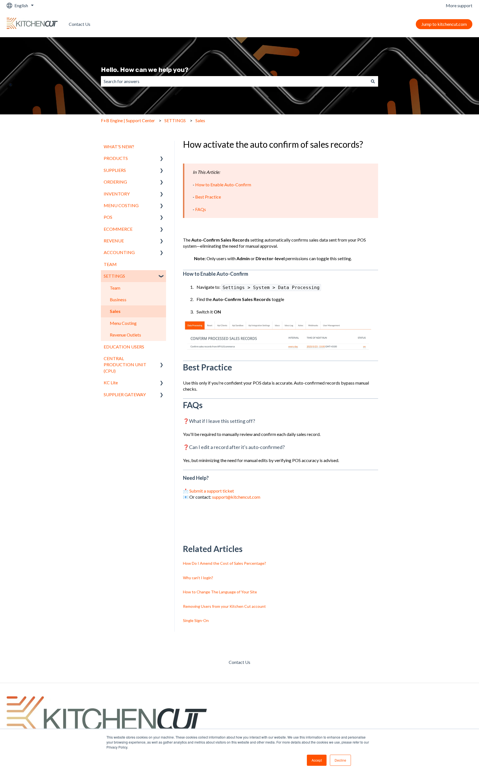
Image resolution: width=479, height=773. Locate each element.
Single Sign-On (196, 620)
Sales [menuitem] (115, 311)
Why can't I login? (198, 577)
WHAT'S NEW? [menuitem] (119, 146)
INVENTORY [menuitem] (117, 193)
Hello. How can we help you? (144, 70)
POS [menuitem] (108, 217)
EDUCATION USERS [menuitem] (124, 346)
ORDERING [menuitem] (115, 181)
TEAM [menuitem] (110, 264)
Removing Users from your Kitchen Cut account (224, 606)
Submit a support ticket (211, 490)
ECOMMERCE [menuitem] (118, 229)
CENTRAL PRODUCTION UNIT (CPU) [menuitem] (125, 364)
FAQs (200, 209)
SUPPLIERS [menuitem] (115, 170)
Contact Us (79, 24)
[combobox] (234, 81)
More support (459, 5)
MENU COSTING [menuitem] (121, 205)
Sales (200, 120)
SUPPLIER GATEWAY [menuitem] (125, 394)
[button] (161, 158)
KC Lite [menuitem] (111, 382)
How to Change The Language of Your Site (220, 591)
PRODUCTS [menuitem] (116, 158)
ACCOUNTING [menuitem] (119, 252)
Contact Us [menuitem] (239, 662)
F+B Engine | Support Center (128, 120)
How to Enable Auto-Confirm (223, 184)
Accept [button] (317, 760)
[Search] (373, 81)
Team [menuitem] (115, 287)
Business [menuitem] (118, 299)
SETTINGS (175, 120)
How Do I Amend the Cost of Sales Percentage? (224, 563)
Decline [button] (340, 760)
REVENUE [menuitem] (114, 240)
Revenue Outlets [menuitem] (125, 334)
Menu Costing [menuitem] (123, 323)
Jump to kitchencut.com (444, 24)
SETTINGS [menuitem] (114, 275)
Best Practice (208, 196)
